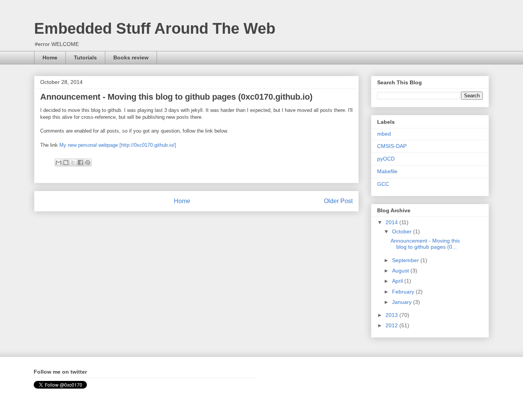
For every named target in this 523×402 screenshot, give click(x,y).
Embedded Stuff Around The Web (154, 28)
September (406, 260)
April (398, 281)
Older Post (338, 201)
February (404, 292)
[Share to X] (73, 162)
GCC (383, 184)
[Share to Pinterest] (88, 162)
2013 (392, 315)
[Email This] (58, 162)
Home (49, 57)
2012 (392, 325)
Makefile (387, 171)
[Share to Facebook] (80, 162)
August (401, 270)
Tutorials (85, 57)
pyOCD (386, 159)
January (402, 302)
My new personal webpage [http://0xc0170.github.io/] (117, 145)
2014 (392, 222)
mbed (384, 134)
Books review (131, 57)
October (402, 231)
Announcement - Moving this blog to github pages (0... (425, 244)
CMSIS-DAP (392, 146)
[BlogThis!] (66, 162)
